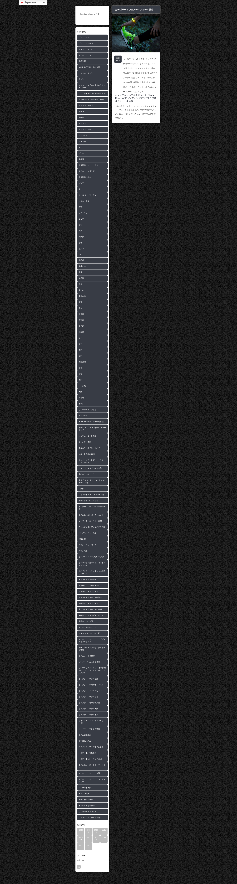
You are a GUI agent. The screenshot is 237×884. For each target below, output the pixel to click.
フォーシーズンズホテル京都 (90, 468)
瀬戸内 (81, 326)
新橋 (80, 243)
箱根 (80, 374)
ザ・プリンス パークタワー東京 (91, 557)
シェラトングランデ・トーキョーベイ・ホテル (92, 461)
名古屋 (81, 320)
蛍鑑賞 (81, 159)
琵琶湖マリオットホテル (88, 591)
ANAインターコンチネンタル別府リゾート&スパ (92, 572)
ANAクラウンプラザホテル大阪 (91, 615)
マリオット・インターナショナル (92, 93)
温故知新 (82, 61)
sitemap (81, 860)
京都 (80, 344)
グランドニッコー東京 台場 (89, 817)
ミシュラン (83, 123)
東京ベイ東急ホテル (87, 805)
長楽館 (81, 489)
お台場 (81, 398)
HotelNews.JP (89, 14)
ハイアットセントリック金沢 (90, 759)
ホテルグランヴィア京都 (88, 500)
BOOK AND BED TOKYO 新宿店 (91, 422)
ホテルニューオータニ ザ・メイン (92, 766)
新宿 (80, 225)
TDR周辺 (82, 386)
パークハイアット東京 (87, 533)
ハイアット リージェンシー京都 (91, 495)
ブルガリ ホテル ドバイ (89, 448)
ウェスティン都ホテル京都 (89, 703)
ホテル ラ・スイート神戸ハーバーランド (92, 429)
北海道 (81, 332)
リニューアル (84, 201)
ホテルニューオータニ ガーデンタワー (92, 780)
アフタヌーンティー (87, 49)
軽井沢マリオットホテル (88, 603)
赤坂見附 (82, 362)
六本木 (81, 237)
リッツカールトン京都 (87, 410)
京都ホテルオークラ (87, 474)
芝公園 (81, 278)
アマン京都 (83, 416)
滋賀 (80, 302)
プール (81, 153)
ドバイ (81, 249)
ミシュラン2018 (85, 129)
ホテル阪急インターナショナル (91, 515)
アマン (81, 79)
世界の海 (82, 266)
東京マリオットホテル (87, 579)
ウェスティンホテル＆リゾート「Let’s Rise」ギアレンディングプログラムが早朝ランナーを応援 (135, 98)
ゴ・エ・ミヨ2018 (86, 43)
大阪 (80, 392)
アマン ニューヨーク (87, 545)
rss (79, 867)
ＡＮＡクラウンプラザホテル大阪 (92, 527)
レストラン (83, 213)
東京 (80, 350)
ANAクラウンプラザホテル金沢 (91, 747)
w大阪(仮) (83, 539)
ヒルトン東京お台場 (87, 454)
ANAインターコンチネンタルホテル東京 (92, 649)
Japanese (30, 2)
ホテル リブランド (87, 171)
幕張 (80, 368)
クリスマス (83, 135)
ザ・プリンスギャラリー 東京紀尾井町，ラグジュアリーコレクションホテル (92, 670)
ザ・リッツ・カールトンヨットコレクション (92, 564)
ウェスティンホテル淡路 (88, 679)
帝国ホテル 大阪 (86, 621)
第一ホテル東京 (85, 442)
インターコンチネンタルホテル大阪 (92, 508)
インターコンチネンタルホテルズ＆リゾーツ (92, 86)
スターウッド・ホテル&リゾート (92, 99)
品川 (80, 284)
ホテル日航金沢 (85, 735)
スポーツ (82, 147)
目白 (80, 380)
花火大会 (82, 141)
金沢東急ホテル (85, 741)
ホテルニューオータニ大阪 (89, 773)
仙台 (80, 338)
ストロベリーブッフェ (87, 195)
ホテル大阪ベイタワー (87, 627)
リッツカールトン (86, 73)
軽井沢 (81, 314)
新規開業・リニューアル (88, 165)
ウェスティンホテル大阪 (88, 709)
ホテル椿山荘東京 (86, 800)
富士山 (81, 290)
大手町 (81, 260)
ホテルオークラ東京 (87, 656)
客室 (80, 207)
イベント (82, 111)
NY (80, 255)
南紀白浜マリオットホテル (89, 585)
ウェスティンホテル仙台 (88, 697)
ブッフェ (82, 183)
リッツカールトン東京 (87, 436)
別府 (80, 272)
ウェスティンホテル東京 (88, 715)
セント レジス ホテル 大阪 (89, 633)
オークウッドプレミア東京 (89, 729)
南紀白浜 (82, 296)
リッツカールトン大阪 (87, 811)
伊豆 (80, 308)
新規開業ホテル (85, 177)
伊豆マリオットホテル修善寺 (90, 597)
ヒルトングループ (86, 105)
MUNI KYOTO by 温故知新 (89, 67)
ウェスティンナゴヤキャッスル (91, 685)
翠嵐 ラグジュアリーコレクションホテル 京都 (92, 481)
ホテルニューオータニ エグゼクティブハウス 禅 (92, 640)
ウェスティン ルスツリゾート (90, 691)
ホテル (81, 404)
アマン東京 (83, 551)
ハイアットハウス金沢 (87, 753)
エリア (81, 219)
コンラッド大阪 (85, 788)
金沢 (80, 356)
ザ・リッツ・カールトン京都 (90, 521)
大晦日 (81, 117)
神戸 (80, 231)
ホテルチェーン (85, 55)
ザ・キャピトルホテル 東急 (89, 662)
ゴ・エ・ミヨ (84, 37)
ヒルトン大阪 (84, 794)
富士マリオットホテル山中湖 (90, 609)
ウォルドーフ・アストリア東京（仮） (91, 722)
